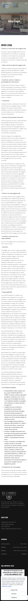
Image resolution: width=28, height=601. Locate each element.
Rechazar (14, 593)
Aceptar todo (14, 590)
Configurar (14, 597)
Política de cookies (6, 586)
